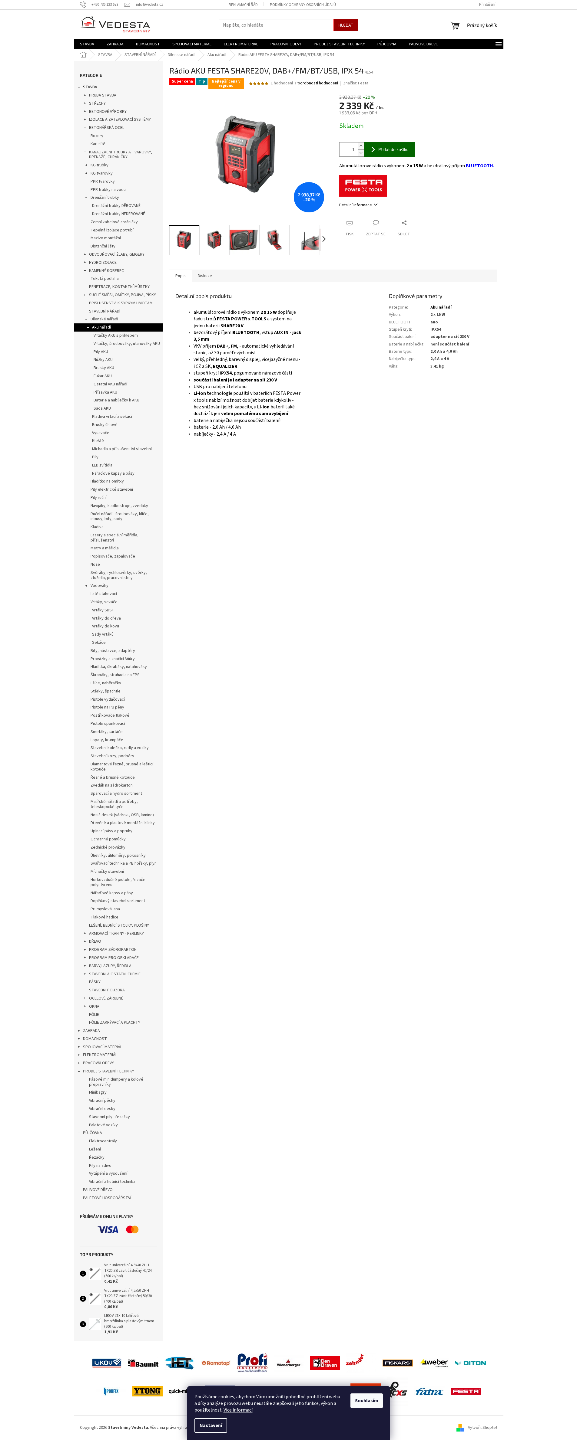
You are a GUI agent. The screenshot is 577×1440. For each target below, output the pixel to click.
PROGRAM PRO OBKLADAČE (114, 958)
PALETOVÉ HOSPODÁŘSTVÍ (107, 1198)
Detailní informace (355, 205)
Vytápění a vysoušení (108, 1173)
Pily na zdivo (100, 1166)
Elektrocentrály (103, 1141)
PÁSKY (95, 982)
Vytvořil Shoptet (482, 1428)
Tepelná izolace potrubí (112, 230)
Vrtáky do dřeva (106, 618)
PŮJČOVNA (92, 1133)
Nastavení (211, 1425)
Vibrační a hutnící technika (112, 1182)
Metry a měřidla (105, 548)
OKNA (94, 1006)
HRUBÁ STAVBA (102, 95)
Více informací (238, 1410)
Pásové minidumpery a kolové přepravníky (116, 1082)
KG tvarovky (102, 173)
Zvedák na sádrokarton (112, 785)
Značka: (355, 83)
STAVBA (90, 87)
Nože (95, 564)
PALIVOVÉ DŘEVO (98, 1190)
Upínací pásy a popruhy (111, 831)
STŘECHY (97, 103)
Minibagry (98, 1092)
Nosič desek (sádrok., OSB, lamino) (122, 815)
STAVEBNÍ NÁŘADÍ (104, 311)
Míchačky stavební (107, 872)
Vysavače (100, 433)
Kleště (98, 441)
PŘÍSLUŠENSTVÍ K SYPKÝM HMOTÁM (121, 303)
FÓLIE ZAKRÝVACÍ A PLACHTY (114, 1022)
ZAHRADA (91, 1031)
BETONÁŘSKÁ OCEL (106, 128)
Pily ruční (99, 498)
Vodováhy (99, 586)
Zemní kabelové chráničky (114, 222)
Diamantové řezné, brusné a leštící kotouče (122, 766)
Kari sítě (98, 144)
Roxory (97, 136)
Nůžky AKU (103, 360)
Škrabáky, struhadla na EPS (115, 675)
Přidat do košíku (393, 149)
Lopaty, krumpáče (107, 740)
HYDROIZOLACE (103, 263)
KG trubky (99, 165)
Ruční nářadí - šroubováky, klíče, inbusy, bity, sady (120, 516)
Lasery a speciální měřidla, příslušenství (114, 537)
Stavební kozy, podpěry (112, 756)
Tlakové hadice (104, 917)
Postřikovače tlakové (110, 715)
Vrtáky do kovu (105, 626)
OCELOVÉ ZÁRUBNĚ (106, 998)
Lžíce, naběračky (106, 683)
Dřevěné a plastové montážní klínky (123, 823)
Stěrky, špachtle (106, 691)
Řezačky (96, 1157)
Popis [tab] (180, 276)
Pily (95, 457)
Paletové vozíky (103, 1125)
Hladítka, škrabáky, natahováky (119, 667)
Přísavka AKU (105, 392)
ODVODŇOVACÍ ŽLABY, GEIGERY (116, 254)
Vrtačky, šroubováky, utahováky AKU (127, 344)
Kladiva (97, 527)
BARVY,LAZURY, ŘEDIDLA (110, 966)
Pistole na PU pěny (107, 707)
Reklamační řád (243, 5)
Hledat (345, 25)
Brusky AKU (104, 368)
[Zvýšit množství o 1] (361, 145)
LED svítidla (102, 465)
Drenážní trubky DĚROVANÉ (116, 206)
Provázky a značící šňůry (113, 659)
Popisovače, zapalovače (113, 556)
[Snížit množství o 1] (361, 152)
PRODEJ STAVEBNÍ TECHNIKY (108, 1071)
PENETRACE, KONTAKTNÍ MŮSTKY (119, 287)
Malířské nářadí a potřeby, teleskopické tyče (114, 804)
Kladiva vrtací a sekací (112, 417)
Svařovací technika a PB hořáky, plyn (124, 863)
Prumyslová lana (105, 909)
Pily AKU (101, 352)
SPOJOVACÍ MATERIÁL (102, 1047)
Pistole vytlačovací (108, 699)
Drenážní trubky (105, 198)
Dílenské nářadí (104, 319)
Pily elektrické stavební (112, 489)
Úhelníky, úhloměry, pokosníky (118, 856)
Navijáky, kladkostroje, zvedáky (119, 506)
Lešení (95, 1149)
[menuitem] (87, 44)
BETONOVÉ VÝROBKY (108, 112)
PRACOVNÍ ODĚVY (98, 1063)
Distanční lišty (103, 246)
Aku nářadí (101, 327)
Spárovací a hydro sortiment (116, 793)
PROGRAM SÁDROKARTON (113, 950)
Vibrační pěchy (102, 1101)
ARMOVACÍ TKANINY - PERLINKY (116, 934)
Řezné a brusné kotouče (113, 777)
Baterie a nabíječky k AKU (116, 400)
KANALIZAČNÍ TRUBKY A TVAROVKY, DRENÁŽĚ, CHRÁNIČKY (120, 154)
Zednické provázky (108, 847)
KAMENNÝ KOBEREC (106, 271)
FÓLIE (94, 1015)
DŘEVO (95, 941)
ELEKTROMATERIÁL (100, 1055)
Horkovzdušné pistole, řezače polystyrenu (118, 882)
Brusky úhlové (105, 425)
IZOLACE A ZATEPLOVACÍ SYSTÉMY (120, 119)
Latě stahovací (104, 594)
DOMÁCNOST (95, 1039)
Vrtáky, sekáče (104, 602)
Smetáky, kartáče (107, 732)
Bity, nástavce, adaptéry (113, 651)
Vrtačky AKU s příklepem (116, 335)
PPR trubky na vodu (108, 190)
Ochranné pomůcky (108, 839)
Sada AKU (102, 408)
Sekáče (99, 643)
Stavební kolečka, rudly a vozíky (120, 748)
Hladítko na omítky (107, 481)
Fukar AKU (103, 376)
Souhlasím (366, 1400)
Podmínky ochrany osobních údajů (303, 5)
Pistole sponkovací (108, 724)
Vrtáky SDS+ (103, 610)
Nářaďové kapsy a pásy (113, 473)
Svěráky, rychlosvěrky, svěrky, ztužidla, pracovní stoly (119, 575)
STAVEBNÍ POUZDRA (107, 990)
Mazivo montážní (106, 238)
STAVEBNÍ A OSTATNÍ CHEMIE (115, 974)
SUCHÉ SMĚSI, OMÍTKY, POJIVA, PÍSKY (122, 295)
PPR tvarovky (103, 181)
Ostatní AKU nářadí (110, 384)
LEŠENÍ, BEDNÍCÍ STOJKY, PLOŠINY (119, 925)
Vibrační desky (102, 1109)
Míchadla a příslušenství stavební (122, 449)
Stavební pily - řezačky (109, 1117)
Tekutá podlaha (105, 279)
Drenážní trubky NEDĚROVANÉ (118, 214)
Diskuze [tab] (205, 276)
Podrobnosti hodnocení (316, 83)
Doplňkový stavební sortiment (118, 901)
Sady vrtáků (103, 634)
